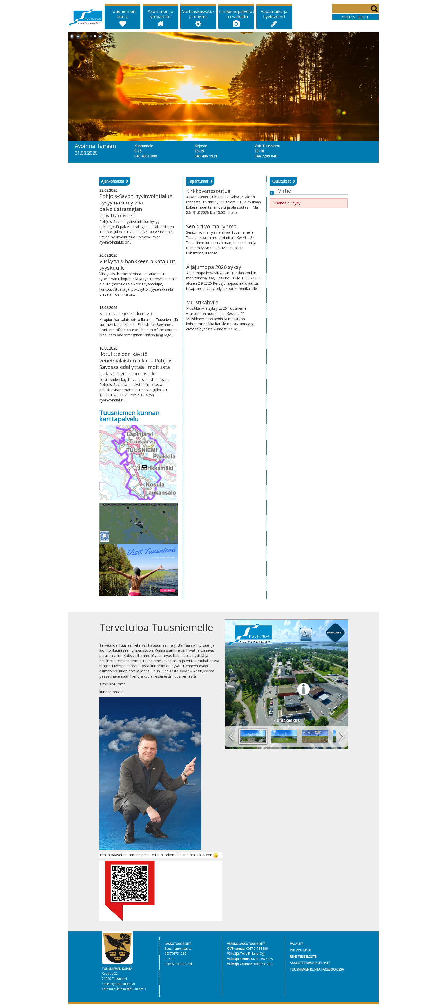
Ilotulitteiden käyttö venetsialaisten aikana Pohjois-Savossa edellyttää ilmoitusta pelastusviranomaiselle (136, 364)
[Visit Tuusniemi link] (138, 569)
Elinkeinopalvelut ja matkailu (236, 14)
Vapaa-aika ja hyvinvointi (274, 14)
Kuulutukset (281, 181)
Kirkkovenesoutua (208, 190)
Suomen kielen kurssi (125, 313)
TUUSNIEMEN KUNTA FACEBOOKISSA (317, 969)
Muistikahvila (202, 302)
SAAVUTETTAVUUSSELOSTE (310, 963)
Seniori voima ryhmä (211, 226)
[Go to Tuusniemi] (85, 16)
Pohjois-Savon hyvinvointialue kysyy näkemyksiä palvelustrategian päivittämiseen (135, 206)
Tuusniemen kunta (123, 14)
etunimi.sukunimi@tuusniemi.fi (124, 989)
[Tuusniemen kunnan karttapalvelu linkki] (137, 462)
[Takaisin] (273, 192)
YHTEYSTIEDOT (301, 950)
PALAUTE (296, 944)
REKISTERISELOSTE (303, 956)
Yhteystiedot (355, 16)
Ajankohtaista (112, 181)
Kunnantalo (143, 145)
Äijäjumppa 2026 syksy (213, 266)
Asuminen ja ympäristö (160, 14)
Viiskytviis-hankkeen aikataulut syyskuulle (137, 264)
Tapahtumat (198, 181)
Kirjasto (201, 145)
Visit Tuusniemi (267, 145)
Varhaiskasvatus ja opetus (198, 14)
